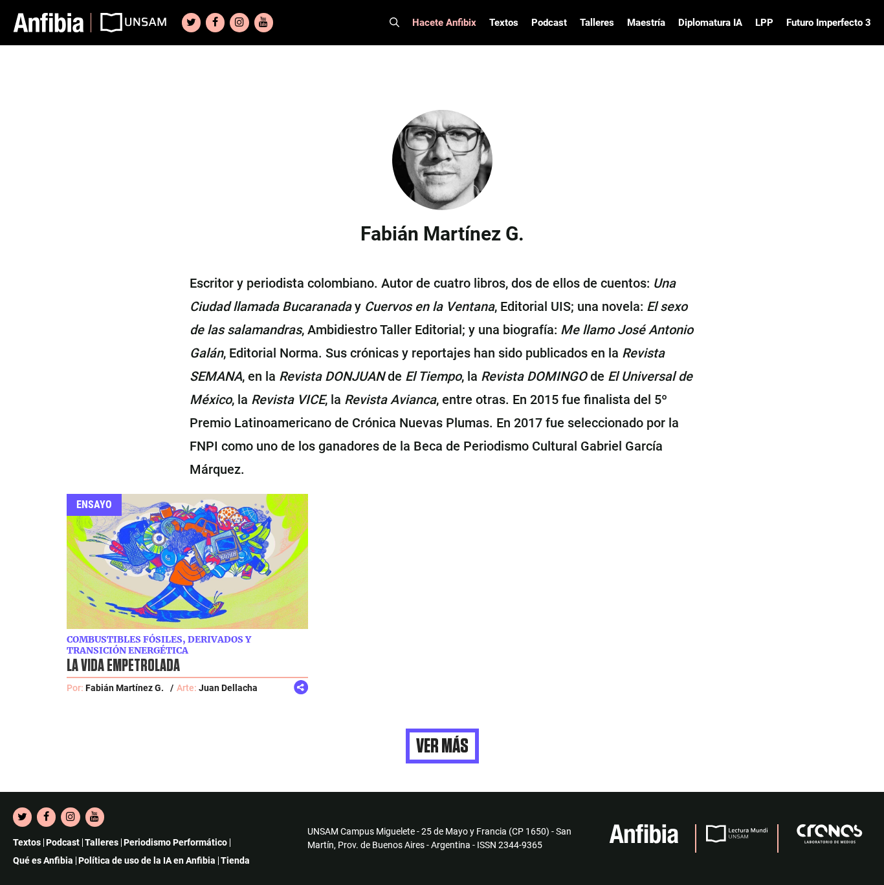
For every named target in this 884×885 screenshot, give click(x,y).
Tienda (235, 860)
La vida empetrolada (123, 665)
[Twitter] (191, 22)
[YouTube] (263, 22)
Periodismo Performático (175, 842)
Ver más (442, 746)
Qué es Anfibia (43, 860)
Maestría (646, 22)
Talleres (597, 22)
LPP (764, 22)
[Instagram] (239, 22)
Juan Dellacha (228, 688)
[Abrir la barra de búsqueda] (394, 22)
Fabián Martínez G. (124, 688)
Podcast (549, 22)
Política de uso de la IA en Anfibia (146, 860)
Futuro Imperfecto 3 (828, 22)
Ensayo (94, 504)
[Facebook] (215, 22)
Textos (503, 22)
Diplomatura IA (710, 22)
